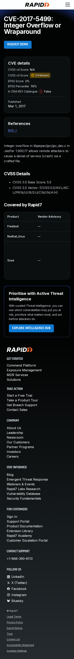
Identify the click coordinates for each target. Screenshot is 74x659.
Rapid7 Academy (19, 536)
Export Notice (14, 628)
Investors (14, 452)
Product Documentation (25, 526)
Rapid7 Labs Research (23, 489)
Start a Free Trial (19, 395)
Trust (10, 633)
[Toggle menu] (67, 5)
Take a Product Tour (22, 400)
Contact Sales (17, 410)
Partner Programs (20, 447)
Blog (10, 475)
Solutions (14, 380)
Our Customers (18, 442)
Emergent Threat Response (27, 479)
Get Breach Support (22, 405)
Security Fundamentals (24, 498)
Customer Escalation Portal (27, 540)
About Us (14, 428)
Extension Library (20, 531)
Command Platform (21, 365)
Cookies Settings (17, 650)
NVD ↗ (12, 130)
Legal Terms (14, 616)
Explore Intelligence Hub (31, 328)
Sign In (12, 517)
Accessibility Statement (20, 645)
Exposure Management (24, 370)
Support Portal (18, 521)
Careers (13, 456)
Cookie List (13, 639)
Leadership (15, 433)
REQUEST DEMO (17, 44)
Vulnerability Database (23, 494)
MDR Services (17, 375)
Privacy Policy (15, 622)
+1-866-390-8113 (20, 559)
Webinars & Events (21, 484)
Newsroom (15, 437)
